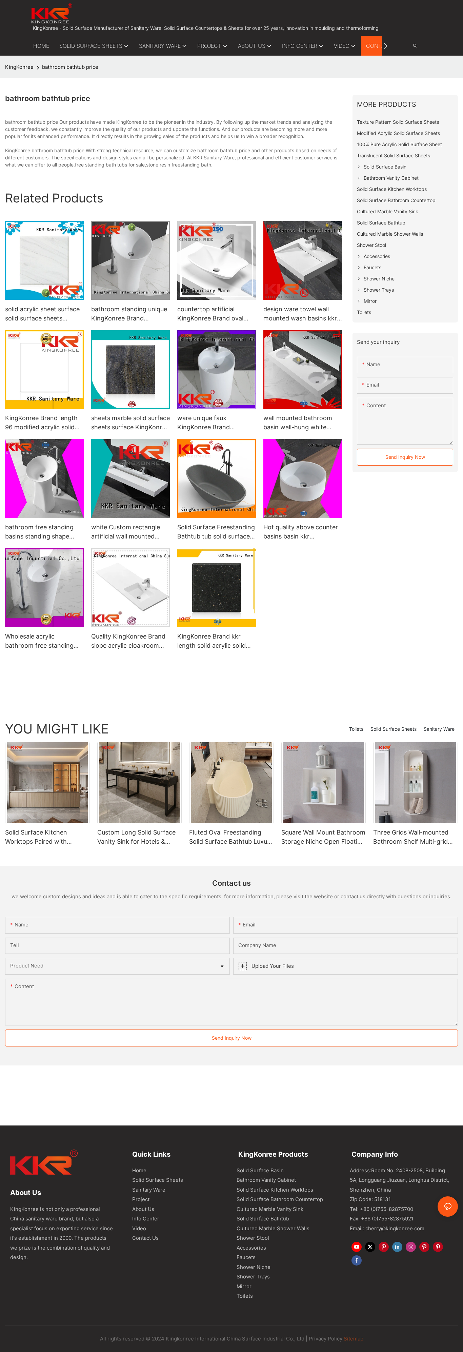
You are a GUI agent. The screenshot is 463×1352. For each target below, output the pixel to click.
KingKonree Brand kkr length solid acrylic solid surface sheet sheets (211, 641)
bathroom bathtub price (70, 67)
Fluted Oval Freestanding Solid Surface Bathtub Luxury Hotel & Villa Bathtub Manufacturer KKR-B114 (231, 837)
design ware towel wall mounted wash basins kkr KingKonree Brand (300, 314)
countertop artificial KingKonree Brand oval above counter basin (210, 314)
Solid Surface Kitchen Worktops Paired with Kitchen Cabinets (36, 837)
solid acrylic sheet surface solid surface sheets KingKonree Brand (42, 314)
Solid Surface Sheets (393, 729)
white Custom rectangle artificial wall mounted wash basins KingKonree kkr (126, 532)
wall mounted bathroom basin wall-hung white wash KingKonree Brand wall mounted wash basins (301, 423)
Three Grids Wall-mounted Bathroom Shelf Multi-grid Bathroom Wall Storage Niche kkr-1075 (410, 837)
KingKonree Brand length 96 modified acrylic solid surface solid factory (41, 423)
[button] (385, 46)
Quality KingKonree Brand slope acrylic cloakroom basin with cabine (128, 641)
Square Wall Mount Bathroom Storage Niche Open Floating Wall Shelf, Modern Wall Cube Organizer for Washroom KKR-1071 (323, 837)
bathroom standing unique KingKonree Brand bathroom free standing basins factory (129, 314)
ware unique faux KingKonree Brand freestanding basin (204, 423)
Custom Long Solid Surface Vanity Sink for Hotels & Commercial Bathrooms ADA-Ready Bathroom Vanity (139, 837)
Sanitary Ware (439, 729)
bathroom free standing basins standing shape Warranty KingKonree (39, 532)
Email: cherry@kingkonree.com (387, 1228)
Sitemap (352, 1338)
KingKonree (19, 67)
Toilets (356, 729)
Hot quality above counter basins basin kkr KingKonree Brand (300, 532)
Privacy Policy (325, 1338)
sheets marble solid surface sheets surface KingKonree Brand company (130, 423)
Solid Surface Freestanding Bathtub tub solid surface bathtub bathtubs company (216, 532)
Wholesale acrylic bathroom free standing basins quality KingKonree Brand (42, 641)
